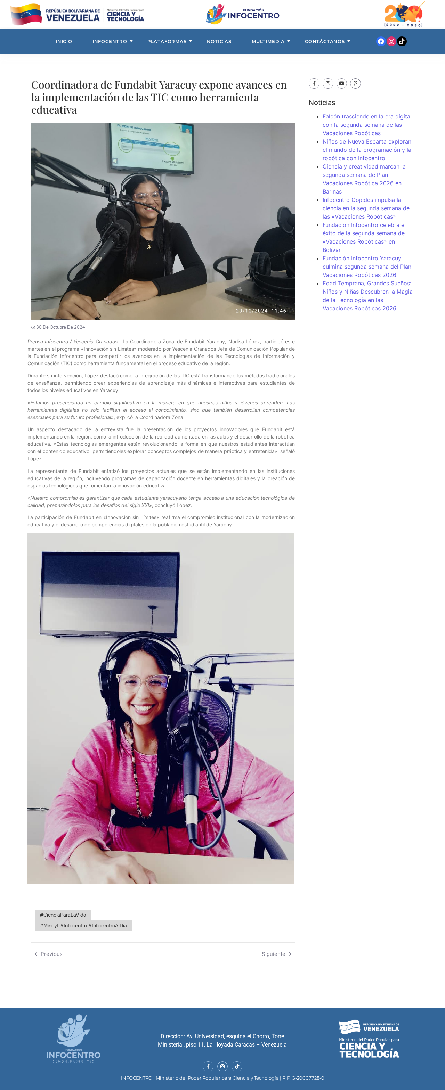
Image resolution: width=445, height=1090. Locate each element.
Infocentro (109, 41)
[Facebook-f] (314, 83)
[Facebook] (381, 41)
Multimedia (268, 41)
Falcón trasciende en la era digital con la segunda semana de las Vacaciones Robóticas (367, 125)
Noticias (219, 41)
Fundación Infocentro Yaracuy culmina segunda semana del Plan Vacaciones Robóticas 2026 (367, 266)
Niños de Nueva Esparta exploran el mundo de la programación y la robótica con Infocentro (367, 150)
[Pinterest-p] (355, 83)
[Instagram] (391, 41)
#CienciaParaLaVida (63, 915)
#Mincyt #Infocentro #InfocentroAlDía (83, 925)
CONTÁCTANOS (325, 41)
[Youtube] (342, 83)
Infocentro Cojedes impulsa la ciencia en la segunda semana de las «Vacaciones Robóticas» (366, 208)
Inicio (64, 41)
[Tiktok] (402, 41)
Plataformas (167, 41)
